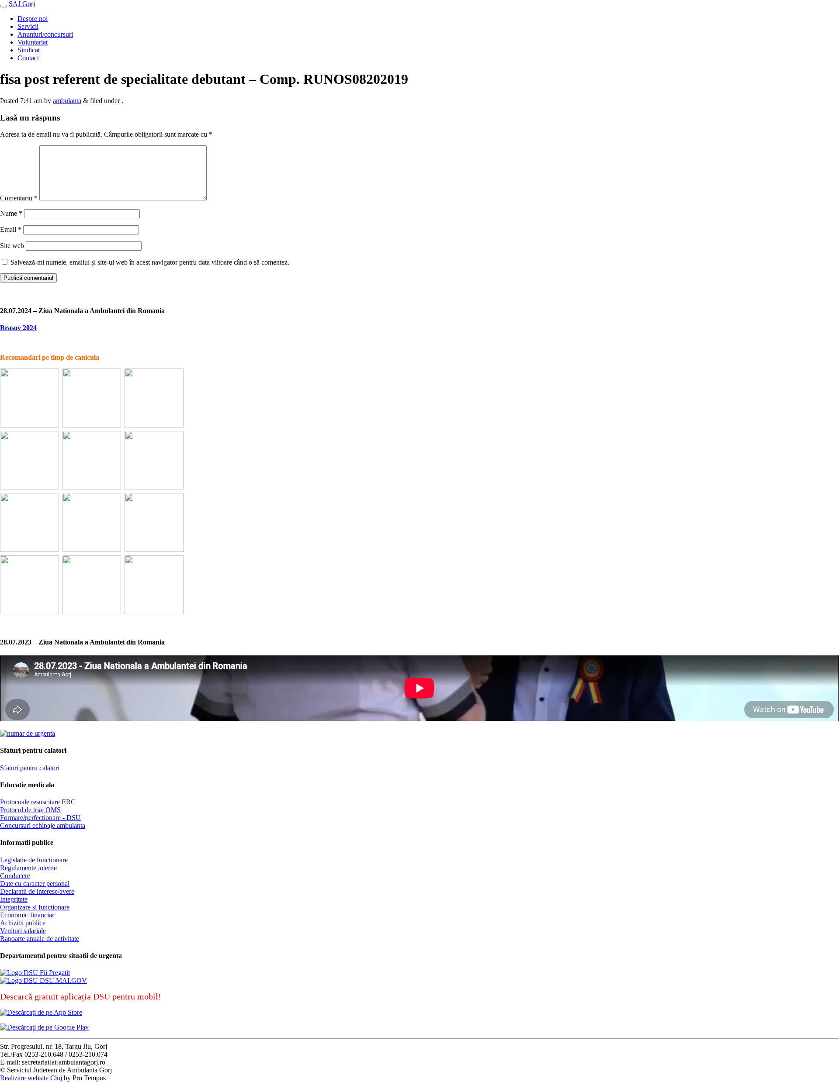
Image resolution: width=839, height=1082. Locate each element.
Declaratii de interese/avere (37, 891)
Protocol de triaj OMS (30, 809)
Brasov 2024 (18, 327)
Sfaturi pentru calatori (29, 768)
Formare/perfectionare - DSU (40, 817)
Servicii (27, 26)
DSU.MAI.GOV (62, 980)
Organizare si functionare (34, 907)
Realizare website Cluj (31, 1078)
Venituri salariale (23, 930)
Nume (11, 213)
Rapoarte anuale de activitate (39, 938)
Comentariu (19, 198)
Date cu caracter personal (34, 883)
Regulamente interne (28, 868)
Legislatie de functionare (34, 860)
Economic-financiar (27, 915)
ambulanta (67, 100)
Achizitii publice (22, 923)
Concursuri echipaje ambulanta (42, 825)
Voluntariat (32, 42)
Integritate (14, 899)
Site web (12, 245)
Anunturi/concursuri (45, 34)
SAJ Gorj (22, 3)
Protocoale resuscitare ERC (38, 802)
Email (10, 229)
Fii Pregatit (54, 972)
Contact (28, 58)
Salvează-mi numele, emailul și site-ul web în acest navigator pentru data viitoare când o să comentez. (149, 262)
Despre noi (32, 18)
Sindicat (28, 50)
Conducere (15, 875)
